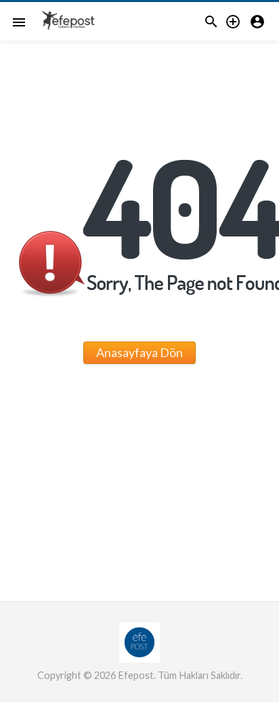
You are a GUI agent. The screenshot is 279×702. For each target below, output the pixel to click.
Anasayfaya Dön (139, 352)
